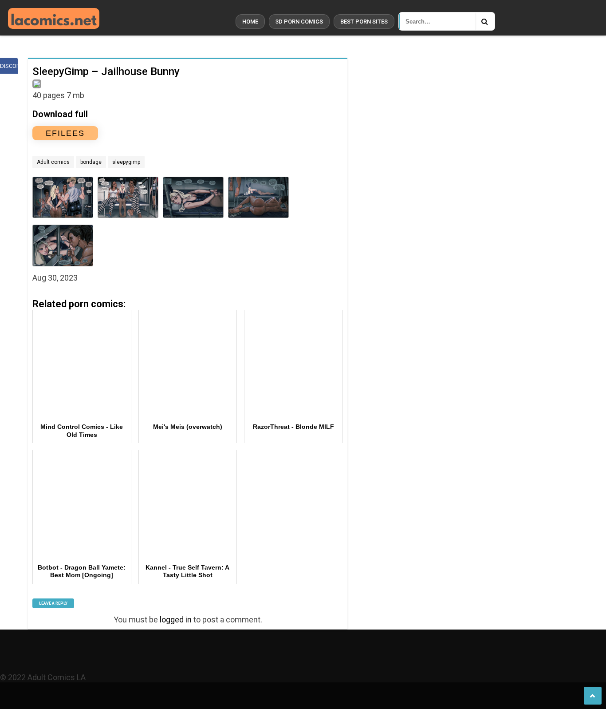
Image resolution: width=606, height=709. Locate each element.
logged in (176, 619)
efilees (65, 133)
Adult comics (53, 162)
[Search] (485, 21)
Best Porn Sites (364, 21)
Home (250, 21)
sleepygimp (126, 162)
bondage (91, 162)
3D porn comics (299, 21)
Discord (9, 66)
